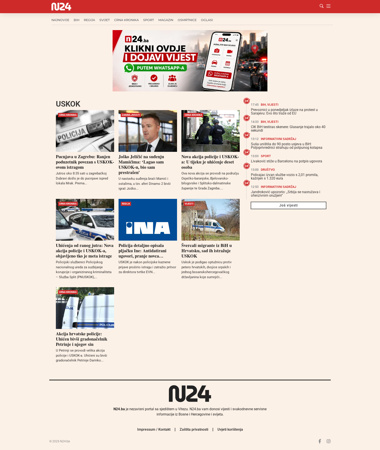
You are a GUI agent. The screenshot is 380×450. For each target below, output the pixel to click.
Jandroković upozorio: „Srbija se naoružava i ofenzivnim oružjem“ (285, 194)
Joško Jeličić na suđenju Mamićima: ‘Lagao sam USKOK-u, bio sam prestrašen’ (141, 164)
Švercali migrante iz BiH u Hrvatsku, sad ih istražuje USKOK (206, 250)
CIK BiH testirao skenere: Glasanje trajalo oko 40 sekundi (288, 128)
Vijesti (189, 203)
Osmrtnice (187, 20)
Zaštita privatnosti (194, 429)
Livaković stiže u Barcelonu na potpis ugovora (286, 161)
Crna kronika (126, 20)
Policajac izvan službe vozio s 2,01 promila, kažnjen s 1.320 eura (284, 176)
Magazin (165, 20)
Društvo (268, 169)
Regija (89, 20)
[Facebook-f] (320, 441)
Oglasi (207, 20)
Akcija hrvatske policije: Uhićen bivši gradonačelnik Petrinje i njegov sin (81, 338)
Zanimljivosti (131, 115)
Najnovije (60, 20)
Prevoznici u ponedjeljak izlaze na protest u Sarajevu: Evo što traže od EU (284, 111)
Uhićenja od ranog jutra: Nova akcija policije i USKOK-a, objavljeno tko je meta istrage (84, 250)
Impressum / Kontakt (153, 429)
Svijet (104, 20)
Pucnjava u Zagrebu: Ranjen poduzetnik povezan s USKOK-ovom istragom (85, 161)
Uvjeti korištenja (230, 429)
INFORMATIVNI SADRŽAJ (278, 139)
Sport (148, 20)
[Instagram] (328, 441)
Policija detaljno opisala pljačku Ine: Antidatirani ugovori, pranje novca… (142, 250)
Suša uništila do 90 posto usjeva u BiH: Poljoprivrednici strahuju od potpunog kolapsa (286, 146)
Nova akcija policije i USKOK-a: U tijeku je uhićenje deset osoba (210, 161)
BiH (76, 20)
